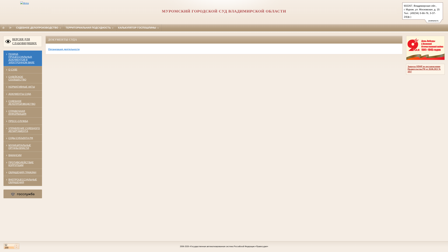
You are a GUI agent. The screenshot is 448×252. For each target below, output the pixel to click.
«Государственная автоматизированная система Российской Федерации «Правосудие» (229, 246)
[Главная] (3, 27)
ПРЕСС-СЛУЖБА (18, 121)
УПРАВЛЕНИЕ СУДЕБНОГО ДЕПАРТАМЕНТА (24, 129)
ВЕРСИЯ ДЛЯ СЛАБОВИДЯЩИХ (24, 41)
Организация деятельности (64, 49)
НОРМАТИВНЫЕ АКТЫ (21, 86)
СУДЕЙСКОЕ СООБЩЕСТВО (17, 78)
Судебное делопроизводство (37, 27)
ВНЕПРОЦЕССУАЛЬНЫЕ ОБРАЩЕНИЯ (22, 181)
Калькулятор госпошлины (137, 27)
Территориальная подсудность (88, 27)
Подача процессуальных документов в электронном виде (21, 58)
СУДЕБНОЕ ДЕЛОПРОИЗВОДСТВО (21, 102)
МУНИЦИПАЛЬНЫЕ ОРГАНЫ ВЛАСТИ (19, 146)
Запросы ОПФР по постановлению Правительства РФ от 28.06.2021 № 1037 (424, 69)
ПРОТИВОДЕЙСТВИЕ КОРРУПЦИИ (21, 164)
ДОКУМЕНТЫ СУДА (19, 94)
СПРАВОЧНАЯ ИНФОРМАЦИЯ (17, 112)
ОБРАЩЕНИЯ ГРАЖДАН (22, 172)
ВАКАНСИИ (15, 155)
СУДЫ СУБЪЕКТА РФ (20, 138)
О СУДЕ (12, 69)
